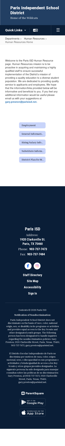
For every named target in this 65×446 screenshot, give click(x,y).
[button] (16, 30)
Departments (12, 38)
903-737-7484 (36, 254)
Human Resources (34, 38)
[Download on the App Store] (33, 412)
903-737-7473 (38, 249)
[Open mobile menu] (58, 30)
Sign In (32, 293)
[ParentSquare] (32, 393)
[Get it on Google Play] (33, 402)
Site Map (32, 281)
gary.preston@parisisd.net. (21, 101)
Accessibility (32, 287)
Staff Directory (32, 275)
